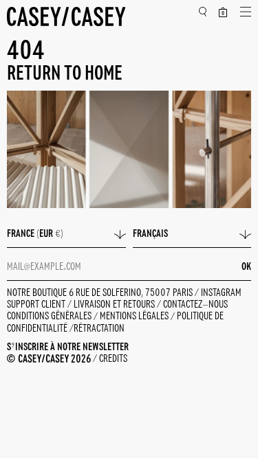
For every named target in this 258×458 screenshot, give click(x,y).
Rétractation (99, 329)
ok (246, 267)
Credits (113, 359)
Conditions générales (50, 317)
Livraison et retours (115, 305)
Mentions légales (135, 317)
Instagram (221, 293)
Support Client (37, 305)
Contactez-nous (195, 305)
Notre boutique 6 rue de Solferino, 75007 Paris (101, 293)
